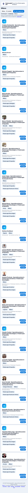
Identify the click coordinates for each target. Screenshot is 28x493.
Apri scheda (22, 40)
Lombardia (10, 13)
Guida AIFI (19, 16)
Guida (9, 486)
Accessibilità (17, 486)
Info (14, 487)
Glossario (23, 486)
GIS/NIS (12, 486)
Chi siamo (5, 486)
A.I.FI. (3, 485)
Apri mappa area (19, 11)
